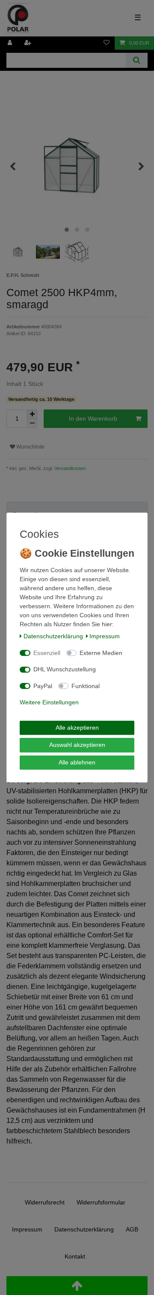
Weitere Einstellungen (49, 702)
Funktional (85, 685)
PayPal (42, 685)
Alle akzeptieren (77, 727)
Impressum (104, 636)
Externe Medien (101, 652)
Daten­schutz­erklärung (53, 636)
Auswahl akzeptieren (77, 744)
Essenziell (46, 652)
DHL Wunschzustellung (64, 669)
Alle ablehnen (77, 762)
